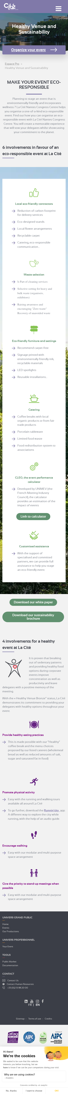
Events (5, 928)
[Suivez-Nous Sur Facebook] (43, 1002)
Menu (58, 8)
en (38, 1004)
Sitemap (20, 1018)
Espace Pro (12, 63)
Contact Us (13, 980)
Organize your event (28, 50)
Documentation (10, 965)
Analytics (9, 1078)
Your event (7, 946)
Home (5, 924)
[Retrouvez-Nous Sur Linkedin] (26, 1002)
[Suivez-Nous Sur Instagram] (37, 1002)
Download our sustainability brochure (33, 616)
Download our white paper (33, 602)
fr (30, 1004)
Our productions (10, 931)
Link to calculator (33, 516)
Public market (9, 961)
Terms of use (34, 1018)
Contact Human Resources (20, 984)
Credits (48, 1018)
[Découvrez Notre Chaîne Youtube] (31, 1002)
